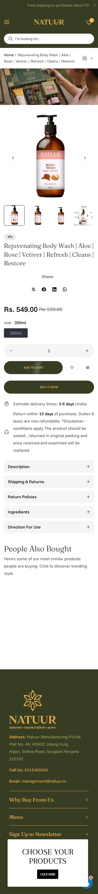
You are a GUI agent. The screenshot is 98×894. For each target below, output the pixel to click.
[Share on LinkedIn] (54, 289)
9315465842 (36, 769)
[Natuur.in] (49, 22)
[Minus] (10, 350)
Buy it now (49, 387)
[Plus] (87, 350)
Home (9, 55)
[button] (85, 158)
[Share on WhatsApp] (65, 289)
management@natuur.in (44, 781)
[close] (94, 5)
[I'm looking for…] (9, 39)
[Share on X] (33, 289)
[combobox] (49, 39)
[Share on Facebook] (44, 289)
